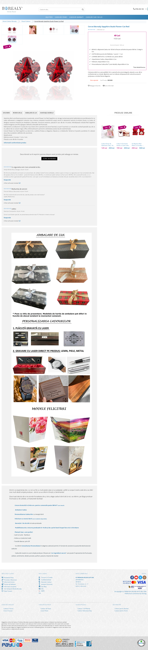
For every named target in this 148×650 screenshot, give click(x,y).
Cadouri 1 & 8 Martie (83, 608)
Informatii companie (10, 586)
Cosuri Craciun (7, 611)
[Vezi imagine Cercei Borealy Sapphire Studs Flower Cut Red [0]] (12, 29)
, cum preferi (24, 532)
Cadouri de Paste (45, 608)
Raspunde (7, 180)
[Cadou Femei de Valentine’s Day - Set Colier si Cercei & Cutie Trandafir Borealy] (107, 131)
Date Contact (8, 591)
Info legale (43, 574)
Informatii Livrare (9, 582)
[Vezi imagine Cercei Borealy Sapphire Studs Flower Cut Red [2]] (53, 29)
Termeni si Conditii (46, 577)
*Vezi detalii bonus (139, 67)
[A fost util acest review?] (19, 183)
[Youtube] (136, 577)
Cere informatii (109, 86)
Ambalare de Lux (31, 113)
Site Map (43, 586)
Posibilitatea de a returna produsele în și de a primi (47, 528)
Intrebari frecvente (46, 584)
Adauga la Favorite (94, 86)
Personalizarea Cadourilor (24, 514)
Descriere (6, 113)
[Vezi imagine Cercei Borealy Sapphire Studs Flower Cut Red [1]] (33, 29)
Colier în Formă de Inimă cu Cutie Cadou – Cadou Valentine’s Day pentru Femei (123, 144)
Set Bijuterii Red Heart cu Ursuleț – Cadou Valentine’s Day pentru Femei (137, 144)
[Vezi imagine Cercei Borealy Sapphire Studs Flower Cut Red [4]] (12, 39)
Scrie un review (49, 159)
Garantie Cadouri (46, 582)
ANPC (43, 591)
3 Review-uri (100, 30)
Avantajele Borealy (47, 113)
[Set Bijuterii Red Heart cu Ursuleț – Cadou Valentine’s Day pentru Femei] (138, 131)
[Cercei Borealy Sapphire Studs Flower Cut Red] (43, 75)
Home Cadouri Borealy (10, 21)
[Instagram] (144, 577)
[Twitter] (140, 577)
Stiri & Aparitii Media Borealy (13, 589)
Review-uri (17, 113)
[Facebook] (132, 577)
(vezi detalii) (61, 505)
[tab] (6, 112)
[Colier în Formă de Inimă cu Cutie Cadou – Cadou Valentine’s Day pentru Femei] (123, 131)
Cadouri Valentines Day (84, 611)
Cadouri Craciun (8, 608)
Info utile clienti (8, 574)
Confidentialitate (46, 580)
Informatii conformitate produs (15, 143)
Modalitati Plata (9, 577)
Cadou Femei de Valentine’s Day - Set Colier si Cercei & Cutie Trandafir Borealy (107, 144)
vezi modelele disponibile (39, 519)
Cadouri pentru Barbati (121, 608)
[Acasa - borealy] (12, 9)
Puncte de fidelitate (10, 584)
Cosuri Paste (44, 611)
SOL (42, 589)
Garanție (22, 523)
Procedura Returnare (10, 580)
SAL (40, 593)
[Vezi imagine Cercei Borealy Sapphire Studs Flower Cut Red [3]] (74, 29)
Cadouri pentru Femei (121, 611)
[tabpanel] (43, 75)
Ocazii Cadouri (26, 21)
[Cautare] (83, 9)
